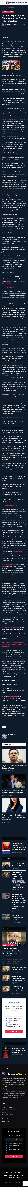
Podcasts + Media (8, 945)
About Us (13, 1172)
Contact (12, 1175)
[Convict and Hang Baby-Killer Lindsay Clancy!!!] (6, 969)
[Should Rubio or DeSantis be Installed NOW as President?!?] (6, 978)
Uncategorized (7, 12)
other (3, 726)
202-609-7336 (5, 1122)
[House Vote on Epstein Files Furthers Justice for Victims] (14, 781)
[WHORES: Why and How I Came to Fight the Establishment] (6, 1053)
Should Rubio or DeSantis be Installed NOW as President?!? (18, 978)
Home (6, 1172)
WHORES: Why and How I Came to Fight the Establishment (19, 1050)
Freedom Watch (12, 24)
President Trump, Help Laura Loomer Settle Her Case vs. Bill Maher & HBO (13, 817)
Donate (20, 1175)
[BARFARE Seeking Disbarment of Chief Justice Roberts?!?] (6, 989)
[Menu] (3, 2)
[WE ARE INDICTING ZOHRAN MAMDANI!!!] (6, 865)
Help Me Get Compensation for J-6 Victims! (18, 917)
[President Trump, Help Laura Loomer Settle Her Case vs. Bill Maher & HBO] (14, 805)
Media (20, 1172)
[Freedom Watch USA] (17, 2)
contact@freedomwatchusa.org (11, 1118)
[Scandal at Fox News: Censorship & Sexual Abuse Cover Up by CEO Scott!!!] (14, 939)
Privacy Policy (14, 1178)
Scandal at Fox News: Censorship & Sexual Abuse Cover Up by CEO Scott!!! (12, 950)
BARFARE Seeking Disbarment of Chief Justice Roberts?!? (18, 989)
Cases (5, 1175)
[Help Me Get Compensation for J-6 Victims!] (6, 917)
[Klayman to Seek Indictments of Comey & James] (14, 756)
